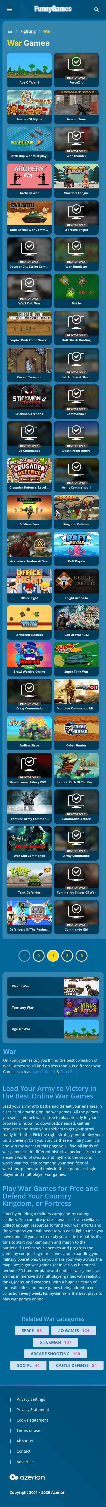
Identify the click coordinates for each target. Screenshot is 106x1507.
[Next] (39, 956)
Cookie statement (32, 1420)
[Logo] (53, 9)
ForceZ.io (68, 1071)
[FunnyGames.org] (10, 31)
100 (76, 1353)
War (47, 31)
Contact (23, 1451)
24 (94, 1365)
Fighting (28, 31)
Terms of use (28, 1430)
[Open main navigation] (9, 9)
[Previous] (24, 956)
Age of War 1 (43, 1071)
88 (39, 1330)
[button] (96, 9)
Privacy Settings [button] (31, 1399)
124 (85, 1330)
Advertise (25, 1461)
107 (67, 1342)
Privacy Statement (33, 1409)
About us (25, 1440)
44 (37, 1365)
